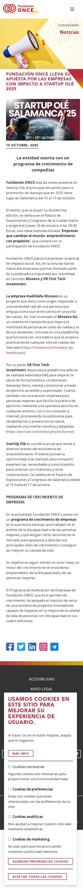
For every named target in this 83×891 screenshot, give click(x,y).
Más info (20, 753)
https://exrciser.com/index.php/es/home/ (40, 431)
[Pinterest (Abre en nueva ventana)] (43, 647)
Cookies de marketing (31, 839)
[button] (72, 9)
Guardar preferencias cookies (40, 861)
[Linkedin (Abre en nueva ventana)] (32, 647)
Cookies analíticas (27, 816)
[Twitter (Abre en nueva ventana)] (21, 647)
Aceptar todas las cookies (37, 876)
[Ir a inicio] (20, 9)
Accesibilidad (41, 679)
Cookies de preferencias (32, 789)
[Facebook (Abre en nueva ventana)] (10, 647)
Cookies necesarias (28, 766)
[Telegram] (54, 647)
